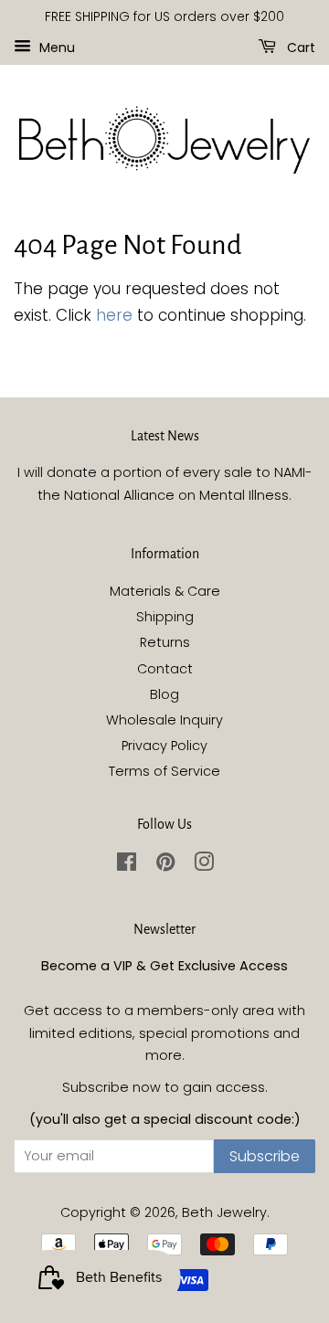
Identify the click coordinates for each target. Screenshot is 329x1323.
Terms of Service (164, 771)
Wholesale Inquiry (164, 720)
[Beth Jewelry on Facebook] (126, 865)
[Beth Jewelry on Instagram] (204, 865)
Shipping (165, 617)
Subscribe (264, 1156)
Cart (299, 46)
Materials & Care (165, 591)
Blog (164, 694)
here (114, 315)
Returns (165, 642)
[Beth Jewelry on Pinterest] (165, 865)
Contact (165, 669)
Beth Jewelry (224, 1212)
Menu (55, 46)
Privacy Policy (164, 745)
